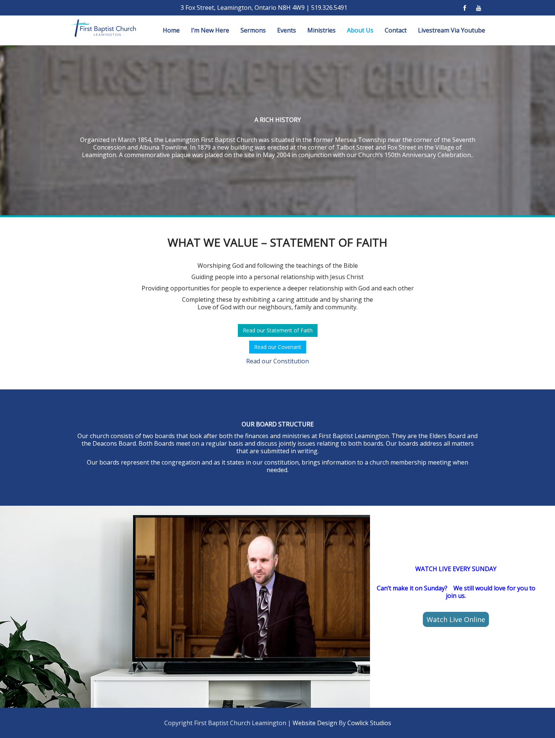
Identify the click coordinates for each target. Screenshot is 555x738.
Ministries (321, 30)
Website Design (315, 723)
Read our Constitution (277, 361)
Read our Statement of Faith (278, 330)
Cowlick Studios (369, 723)
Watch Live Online (456, 619)
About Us (360, 30)
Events (286, 30)
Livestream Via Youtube (451, 30)
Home (171, 30)
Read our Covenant (277, 346)
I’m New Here (210, 30)
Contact (396, 30)
